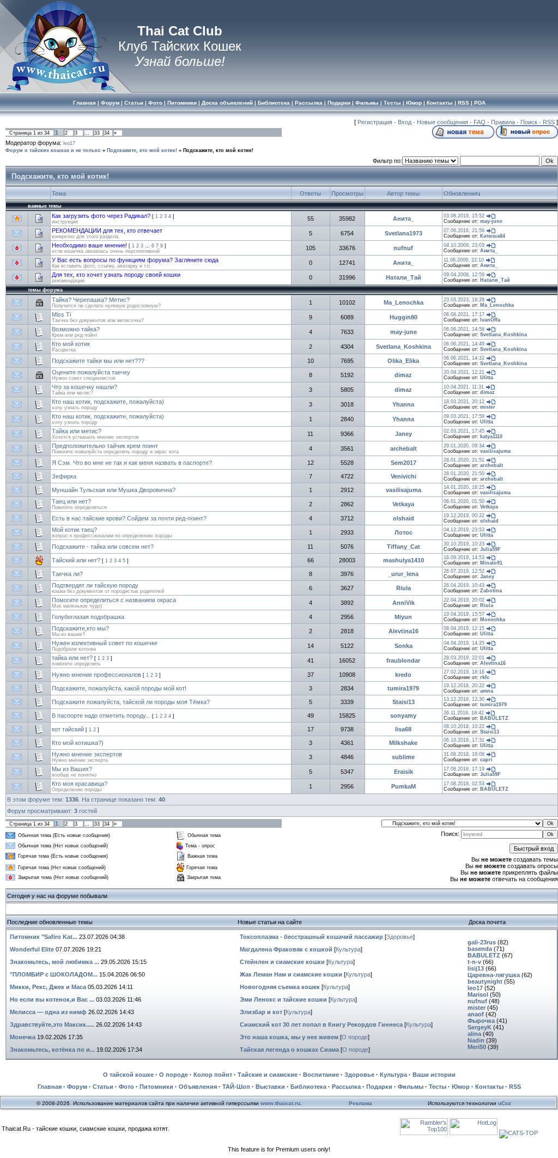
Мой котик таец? (74, 529)
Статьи (103, 1086)
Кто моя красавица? (79, 783)
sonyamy (403, 715)
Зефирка (64, 476)
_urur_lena (403, 574)
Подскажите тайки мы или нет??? (98, 360)
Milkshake (403, 742)
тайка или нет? (72, 657)
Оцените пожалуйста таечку (91, 372)
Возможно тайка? (76, 329)
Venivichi (403, 476)
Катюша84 (492, 236)
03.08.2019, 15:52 (464, 216)
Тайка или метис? (76, 431)
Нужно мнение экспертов (87, 754)
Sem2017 (403, 462)
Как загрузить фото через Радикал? (101, 216)
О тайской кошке (128, 1074)
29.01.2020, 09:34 (464, 445)
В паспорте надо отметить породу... (101, 715)
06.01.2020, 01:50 (464, 501)
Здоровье (399, 936)
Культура (348, 949)
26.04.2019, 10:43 (464, 585)
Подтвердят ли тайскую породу (95, 585)
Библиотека (308, 1086)
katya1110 (491, 436)
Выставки (270, 1086)
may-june (491, 221)
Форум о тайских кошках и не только (53, 150)
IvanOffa (490, 320)
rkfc (484, 677)
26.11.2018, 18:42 (464, 713)
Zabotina (491, 590)
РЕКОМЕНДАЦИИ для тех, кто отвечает (107, 230)
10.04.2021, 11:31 (464, 387)
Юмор (461, 1086)
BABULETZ (494, 718)
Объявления (198, 1086)
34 (107, 133)
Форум (77, 1086)
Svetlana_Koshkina (503, 334)
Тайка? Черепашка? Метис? (91, 299)
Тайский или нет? (76, 560)
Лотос (404, 532)
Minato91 (491, 563)
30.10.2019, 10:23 (464, 544)
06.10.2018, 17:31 (464, 740)
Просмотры (347, 193)
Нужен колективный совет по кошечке (104, 643)
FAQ (480, 122)
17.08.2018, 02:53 (464, 783)
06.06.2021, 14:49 (464, 344)
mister (487, 407)
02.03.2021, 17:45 (464, 431)
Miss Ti (61, 314)
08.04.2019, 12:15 (464, 628)
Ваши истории (434, 1074)
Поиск (528, 122)
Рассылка (346, 1086)
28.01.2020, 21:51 (464, 460)
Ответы (310, 193)
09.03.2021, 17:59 (464, 416)
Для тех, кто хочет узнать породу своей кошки (116, 274)
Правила (503, 122)
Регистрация (374, 122)
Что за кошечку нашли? (84, 387)
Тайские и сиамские (268, 1074)
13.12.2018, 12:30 (464, 699)
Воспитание (321, 1074)
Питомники (156, 1086)
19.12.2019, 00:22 (464, 515)
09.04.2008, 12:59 (464, 274)
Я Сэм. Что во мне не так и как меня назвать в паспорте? (132, 462)
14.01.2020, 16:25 (464, 487)
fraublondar (403, 660)
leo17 (69, 143)
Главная (50, 1086)
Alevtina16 (403, 631)
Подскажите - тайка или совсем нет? (103, 546)
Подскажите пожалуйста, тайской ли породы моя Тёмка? (131, 702)
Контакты (489, 1086)
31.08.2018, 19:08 (464, 754)
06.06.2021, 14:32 (464, 358)
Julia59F (490, 549)
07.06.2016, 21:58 (464, 230)
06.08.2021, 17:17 (464, 314)
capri (486, 759)
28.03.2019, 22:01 (464, 657)
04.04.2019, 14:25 (464, 643)
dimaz (403, 375)
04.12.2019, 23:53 (464, 529)
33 (97, 133)
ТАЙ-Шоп (236, 1086)
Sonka (404, 645)
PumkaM (403, 786)
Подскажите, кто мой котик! (142, 150)
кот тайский (68, 729)
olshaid (403, 518)
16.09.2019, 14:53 (464, 557)
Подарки (379, 1086)
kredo (403, 674)
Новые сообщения (442, 122)
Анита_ (403, 218)
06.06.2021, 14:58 (464, 329)
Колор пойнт (212, 1074)
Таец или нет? (71, 501)
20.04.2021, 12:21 (464, 372)
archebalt (403, 448)
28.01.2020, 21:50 (464, 473)
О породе (355, 1037)
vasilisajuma (495, 451)
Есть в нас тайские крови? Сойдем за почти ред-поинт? (129, 518)
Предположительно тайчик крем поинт (105, 445)
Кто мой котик (71, 344)
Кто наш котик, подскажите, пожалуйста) (108, 401)
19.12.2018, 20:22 (464, 685)
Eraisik (403, 771)
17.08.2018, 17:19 (464, 769)
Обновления (461, 193)
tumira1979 (403, 688)
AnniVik (403, 602)
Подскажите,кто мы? (80, 628)
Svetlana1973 (403, 233)
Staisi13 (403, 702)
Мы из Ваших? (72, 769)
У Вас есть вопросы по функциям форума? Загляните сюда (135, 260)
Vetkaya (403, 504)
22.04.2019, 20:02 (464, 600)
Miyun (403, 617)
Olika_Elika (403, 360)
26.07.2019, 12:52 (464, 571)
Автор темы (403, 193)
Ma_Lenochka (403, 302)
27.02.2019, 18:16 (464, 672)
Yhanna (403, 404)
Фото (126, 1086)
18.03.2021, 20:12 (464, 401)
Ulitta (486, 377)
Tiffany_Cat (403, 546)
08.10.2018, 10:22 (464, 726)
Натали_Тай (403, 277)
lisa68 (403, 729)
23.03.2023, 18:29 (464, 299)
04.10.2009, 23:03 (464, 245)
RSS (549, 122)
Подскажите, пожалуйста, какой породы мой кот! (119, 688)
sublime (403, 757)
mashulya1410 (403, 560)
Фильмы (410, 1086)
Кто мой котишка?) (78, 742)
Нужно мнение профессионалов (96, 674)
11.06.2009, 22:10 (464, 260)
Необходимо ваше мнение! (89, 245)
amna (486, 691)
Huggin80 (403, 317)
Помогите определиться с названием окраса (114, 600)
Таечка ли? (67, 574)
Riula (403, 588)
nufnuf (403, 248)
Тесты (437, 1086)
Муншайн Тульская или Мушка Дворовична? (113, 490)
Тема (59, 193)
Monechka (492, 619)
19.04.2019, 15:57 (464, 614)
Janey (403, 434)
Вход (404, 122)
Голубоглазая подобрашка (88, 617)
